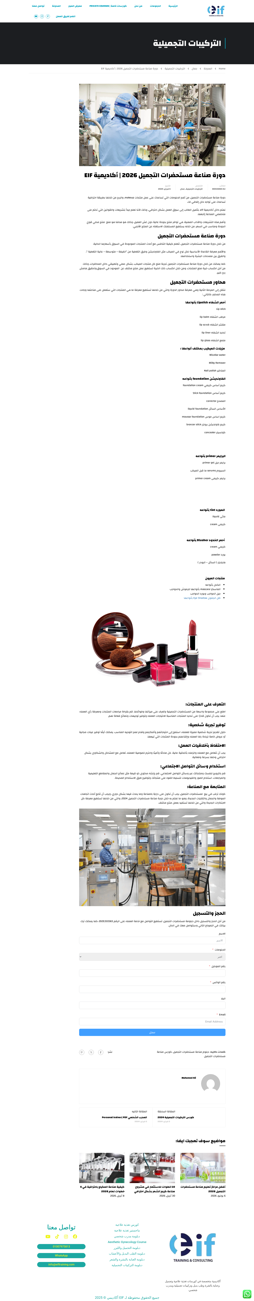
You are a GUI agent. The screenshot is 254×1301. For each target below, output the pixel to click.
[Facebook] (100, 1052)
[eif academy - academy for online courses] (215, 11)
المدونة (56, 6)
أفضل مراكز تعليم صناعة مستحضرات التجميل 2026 (203, 1189)
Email (222, 1014)
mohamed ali (218, 188)
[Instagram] (66, 1236)
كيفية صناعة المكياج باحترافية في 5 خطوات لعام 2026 (102, 1189)
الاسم (222, 934)
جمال (194, 68)
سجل (152, 1032)
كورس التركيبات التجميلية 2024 (176, 1117)
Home (222, 68)
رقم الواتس (219, 982)
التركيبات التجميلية (175, 68)
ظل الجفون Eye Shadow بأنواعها (202, 598)
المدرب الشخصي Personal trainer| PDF (124, 1117)
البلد (223, 998)
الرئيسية (173, 6)
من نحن (138, 6)
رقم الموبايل (218, 966)
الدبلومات (155, 6)
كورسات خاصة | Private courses (108, 6)
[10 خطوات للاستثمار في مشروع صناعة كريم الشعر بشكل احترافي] (152, 1167)
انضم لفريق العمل (65, 16)
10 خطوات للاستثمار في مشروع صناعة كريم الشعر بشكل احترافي (154, 1189)
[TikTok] (57, 1236)
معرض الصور (75, 6)
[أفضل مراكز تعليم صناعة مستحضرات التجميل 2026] (203, 1167)
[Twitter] (91, 1052)
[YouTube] (47, 1236)
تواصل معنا (38, 6)
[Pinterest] (81, 1052)
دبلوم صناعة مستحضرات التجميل (191, 1052)
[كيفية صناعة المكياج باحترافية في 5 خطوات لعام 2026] (102, 1167)
